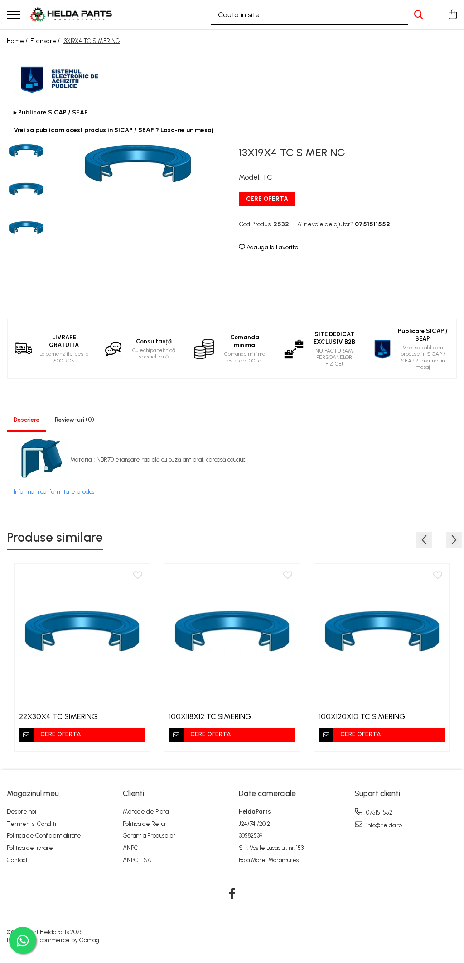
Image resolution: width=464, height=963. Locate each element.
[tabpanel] (137, 163)
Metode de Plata (146, 811)
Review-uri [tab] (74, 419)
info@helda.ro (383, 825)
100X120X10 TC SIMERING (362, 716)
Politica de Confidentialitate (44, 835)
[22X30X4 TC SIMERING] (82, 631)
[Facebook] (232, 894)
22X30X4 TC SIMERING (58, 716)
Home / (18, 41)
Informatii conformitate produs (54, 491)
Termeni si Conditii (32, 823)
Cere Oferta (267, 199)
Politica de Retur (144, 823)
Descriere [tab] (26, 419)
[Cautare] (419, 15)
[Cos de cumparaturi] (452, 15)
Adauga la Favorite (272, 247)
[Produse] (13, 15)
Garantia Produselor (149, 835)
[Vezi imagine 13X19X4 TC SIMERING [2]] (26, 227)
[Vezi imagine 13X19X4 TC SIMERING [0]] (26, 150)
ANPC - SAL (139, 860)
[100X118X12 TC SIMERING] (232, 631)
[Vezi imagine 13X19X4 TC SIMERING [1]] (26, 188)
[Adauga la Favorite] (137, 575)
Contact (17, 860)
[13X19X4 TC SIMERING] (137, 163)
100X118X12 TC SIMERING (210, 716)
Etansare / (45, 41)
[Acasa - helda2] (71, 15)
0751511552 (378, 812)
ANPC (130, 847)
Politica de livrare (30, 847)
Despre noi (21, 811)
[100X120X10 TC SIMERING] (382, 631)
